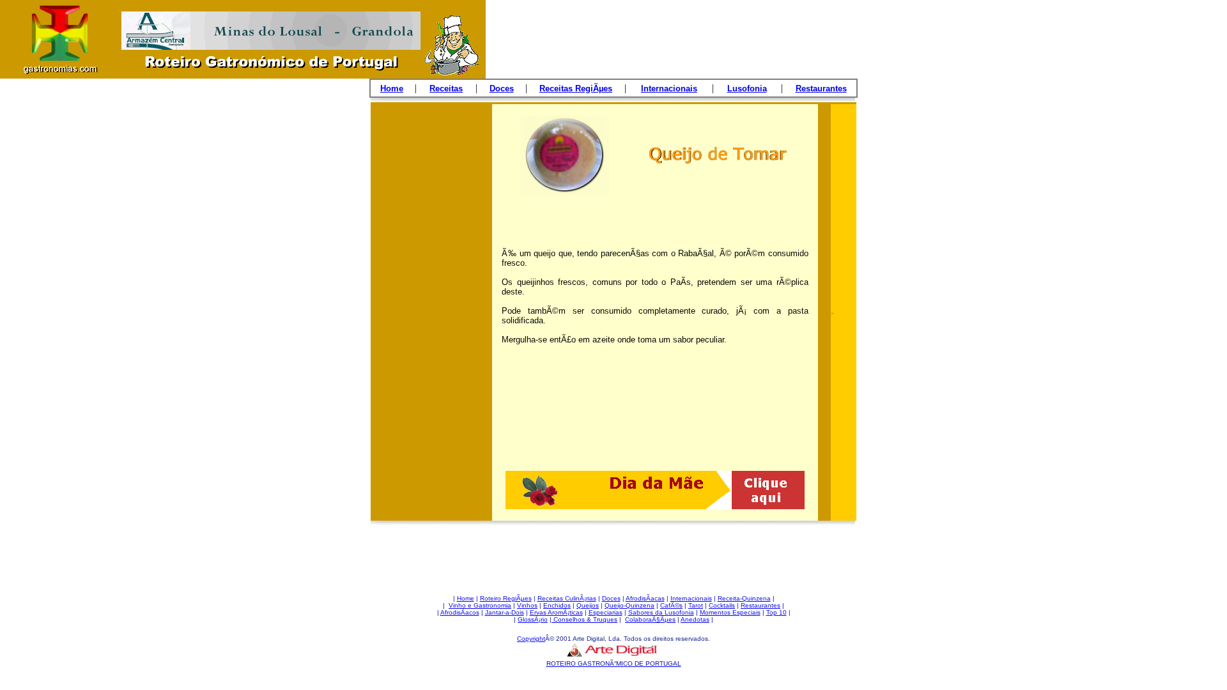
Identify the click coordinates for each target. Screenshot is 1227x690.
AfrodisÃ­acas (645, 598)
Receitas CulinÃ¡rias (566, 598)
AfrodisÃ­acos (459, 612)
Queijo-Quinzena (629, 605)
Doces (611, 598)
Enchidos (557, 605)
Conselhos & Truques (584, 619)
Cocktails (722, 605)
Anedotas (695, 619)
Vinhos (527, 605)
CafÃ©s (671, 605)
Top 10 (776, 612)
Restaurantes (760, 605)
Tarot (695, 605)
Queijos (587, 605)
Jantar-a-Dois (504, 612)
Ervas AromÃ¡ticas (556, 612)
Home (465, 598)
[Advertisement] (431, 317)
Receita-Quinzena (744, 598)
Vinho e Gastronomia (480, 605)
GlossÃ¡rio (533, 619)
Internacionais (691, 598)
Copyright (531, 638)
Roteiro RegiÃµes (506, 598)
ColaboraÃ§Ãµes (650, 619)
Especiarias (605, 612)
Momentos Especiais (730, 612)
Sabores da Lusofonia (661, 612)
